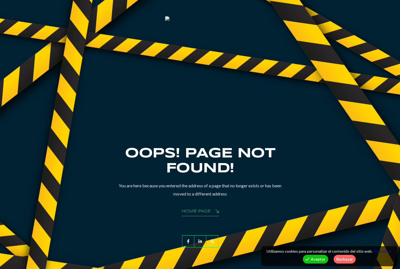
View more (382, 251)
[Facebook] (188, 241)
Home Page (196, 211)
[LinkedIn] (200, 241)
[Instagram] (212, 241)
